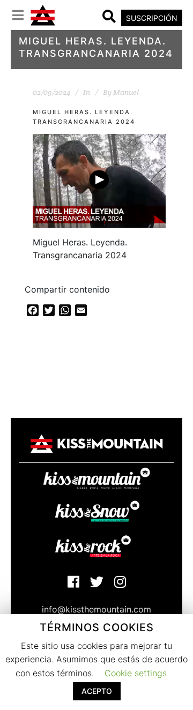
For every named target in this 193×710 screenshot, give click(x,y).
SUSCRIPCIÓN (151, 18)
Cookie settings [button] (136, 673)
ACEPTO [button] (96, 691)
